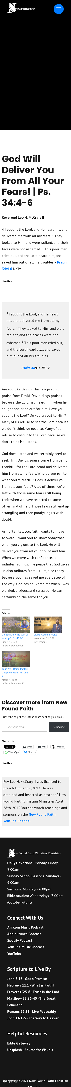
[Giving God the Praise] (48, 625)
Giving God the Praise (45, 634)
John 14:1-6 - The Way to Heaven (33, 1018)
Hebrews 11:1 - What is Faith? (30, 985)
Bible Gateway (18, 1043)
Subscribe (59, 727)
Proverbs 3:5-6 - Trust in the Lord (33, 991)
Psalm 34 (28, 368)
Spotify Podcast (19, 940)
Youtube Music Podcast (25, 947)
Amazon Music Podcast (25, 927)
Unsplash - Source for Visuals (30, 1049)
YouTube (14, 953)
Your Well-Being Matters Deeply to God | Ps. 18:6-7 (15, 672)
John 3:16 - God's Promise (27, 978)
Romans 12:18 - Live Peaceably (31, 1011)
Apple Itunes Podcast (24, 933)
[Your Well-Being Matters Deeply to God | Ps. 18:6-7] (16, 659)
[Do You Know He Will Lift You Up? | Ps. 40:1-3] (16, 625)
